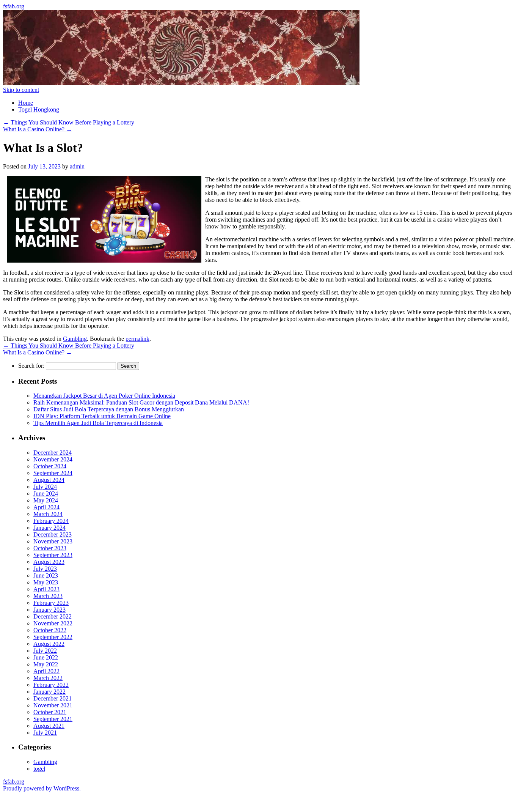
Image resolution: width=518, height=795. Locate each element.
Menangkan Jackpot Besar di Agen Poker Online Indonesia (104, 395)
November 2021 (52, 705)
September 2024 (52, 473)
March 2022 (48, 678)
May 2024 (45, 500)
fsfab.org (13, 6)
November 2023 (52, 541)
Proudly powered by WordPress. (42, 788)
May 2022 (45, 664)
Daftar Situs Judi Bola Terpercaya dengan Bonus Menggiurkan (108, 409)
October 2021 (49, 712)
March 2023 (48, 596)
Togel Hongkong (38, 109)
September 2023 (52, 555)
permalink (137, 338)
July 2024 (45, 486)
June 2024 (45, 493)
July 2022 (45, 650)
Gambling (75, 338)
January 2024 (49, 527)
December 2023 (52, 534)
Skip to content (21, 90)
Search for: (31, 365)
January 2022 (49, 691)
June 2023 (45, 575)
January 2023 (49, 609)
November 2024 (52, 459)
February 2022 (51, 685)
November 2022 (52, 623)
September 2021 (52, 719)
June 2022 (45, 657)
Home (25, 102)
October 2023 (49, 548)
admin (77, 166)
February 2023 (51, 603)
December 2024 (52, 452)
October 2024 (49, 466)
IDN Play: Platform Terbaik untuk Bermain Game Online (102, 416)
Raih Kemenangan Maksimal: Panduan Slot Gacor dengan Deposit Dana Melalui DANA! (141, 402)
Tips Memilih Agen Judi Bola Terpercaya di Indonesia (98, 423)
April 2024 (46, 507)
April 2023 (46, 589)
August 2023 (48, 562)
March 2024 (48, 514)
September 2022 (52, 637)
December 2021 (52, 698)
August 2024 (48, 480)
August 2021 (48, 726)
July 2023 (45, 568)
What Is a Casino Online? (37, 129)
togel (39, 768)
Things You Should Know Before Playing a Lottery (68, 122)
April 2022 (46, 671)
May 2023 (45, 582)
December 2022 (52, 616)
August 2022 (48, 644)
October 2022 (49, 630)
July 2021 (45, 732)
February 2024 (51, 521)
